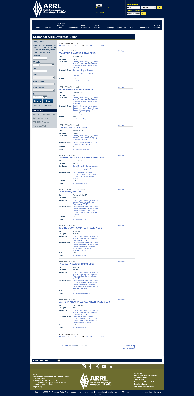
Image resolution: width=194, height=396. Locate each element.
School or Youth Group (89, 65)
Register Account (102, 8)
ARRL (59, 8)
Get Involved (63, 346)
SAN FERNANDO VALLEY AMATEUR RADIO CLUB (84, 302)
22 (98, 46)
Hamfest (82, 110)
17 (79, 46)
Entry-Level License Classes (83, 70)
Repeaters (76, 65)
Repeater (76, 76)
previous (62, 46)
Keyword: (36, 56)
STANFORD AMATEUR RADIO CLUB (77, 53)
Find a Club (37, 110)
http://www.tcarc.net (79, 255)
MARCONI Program (40, 122)
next (102, 46)
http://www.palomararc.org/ (82, 293)
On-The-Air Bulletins (85, 248)
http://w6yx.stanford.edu (81, 81)
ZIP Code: (36, 62)
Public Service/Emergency (88, 63)
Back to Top (130, 346)
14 (68, 46)
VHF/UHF (76, 67)
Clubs (73, 346)
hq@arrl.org (37, 387)
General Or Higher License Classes (85, 72)
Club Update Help (40, 118)
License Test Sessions (80, 74)
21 (95, 46)
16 (75, 46)
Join (135, 375)
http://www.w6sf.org (79, 119)
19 (87, 46)
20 (91, 46)
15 (72, 46)
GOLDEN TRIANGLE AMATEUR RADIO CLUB (82, 157)
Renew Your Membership (147, 375)
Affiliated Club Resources (43, 114)
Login (99, 5)
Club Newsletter (78, 106)
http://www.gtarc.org (80, 183)
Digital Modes (83, 62)
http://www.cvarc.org (80, 219)
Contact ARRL (139, 380)
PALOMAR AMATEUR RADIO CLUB (77, 264)
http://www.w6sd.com (80, 327)
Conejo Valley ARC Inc (70, 191)
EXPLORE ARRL (41, 360)
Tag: (34, 94)
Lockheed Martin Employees (73, 127)
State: (35, 75)
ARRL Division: (39, 81)
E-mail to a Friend (140, 384)
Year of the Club (39, 126)
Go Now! (121, 51)
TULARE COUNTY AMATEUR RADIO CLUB (80, 228)
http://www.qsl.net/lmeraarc (82, 149)
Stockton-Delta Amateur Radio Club (76, 89)
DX (90, 62)
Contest (75, 62)
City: (34, 68)
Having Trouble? (129, 348)
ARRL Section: (38, 88)
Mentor (91, 74)
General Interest (91, 166)
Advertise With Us (140, 377)
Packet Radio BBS (92, 212)
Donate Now (138, 373)
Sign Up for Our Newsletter (144, 386)
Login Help (100, 12)
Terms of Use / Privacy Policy (144, 382)
